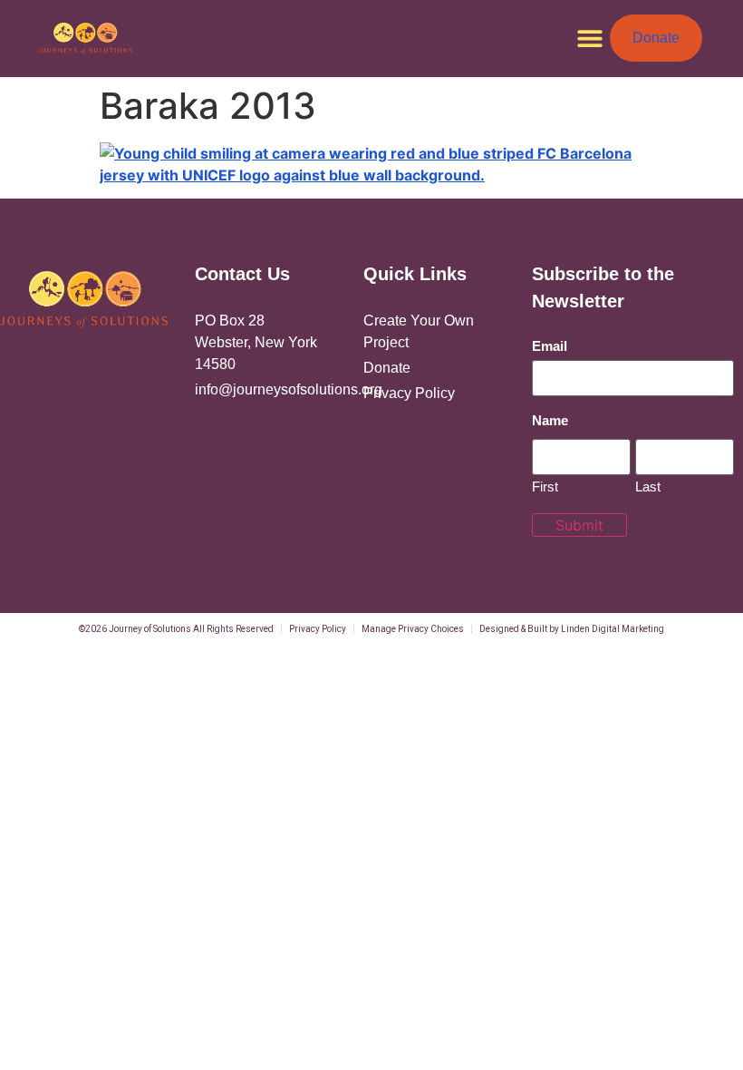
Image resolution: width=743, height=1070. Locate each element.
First (545, 486)
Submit (579, 525)
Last (648, 486)
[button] (589, 38)
